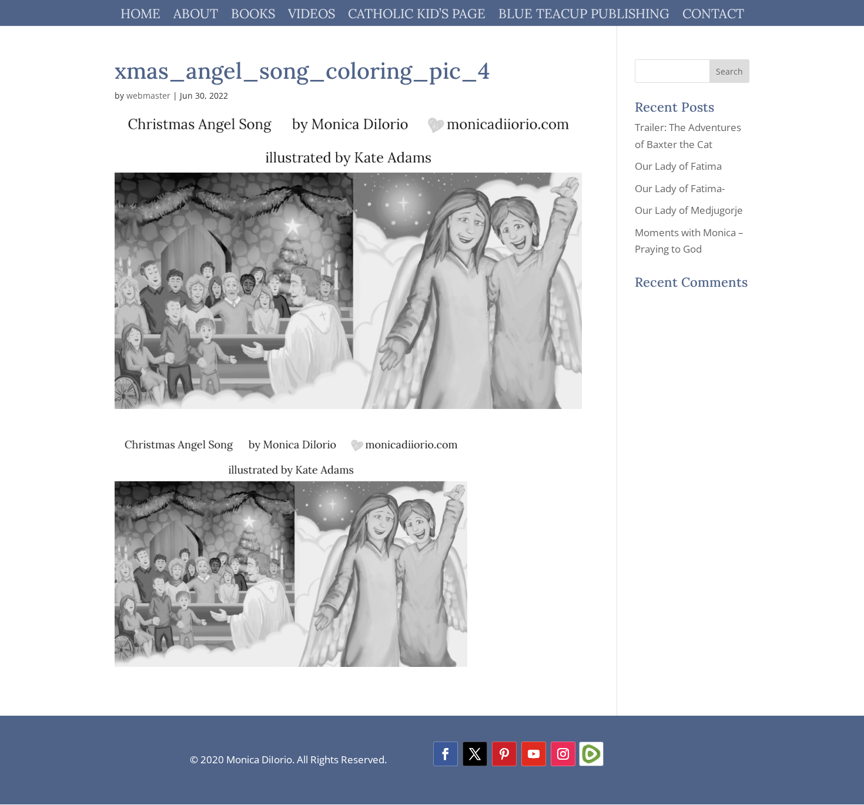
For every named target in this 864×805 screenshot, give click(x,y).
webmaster (148, 95)
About (195, 15)
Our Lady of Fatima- (680, 188)
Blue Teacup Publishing (583, 15)
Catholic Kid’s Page (416, 15)
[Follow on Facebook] (445, 754)
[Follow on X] (475, 754)
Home (140, 15)
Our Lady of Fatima (678, 166)
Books (253, 15)
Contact (713, 15)
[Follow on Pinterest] (504, 754)
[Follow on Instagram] (563, 754)
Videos (311, 15)
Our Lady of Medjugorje (689, 210)
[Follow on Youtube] (533, 754)
